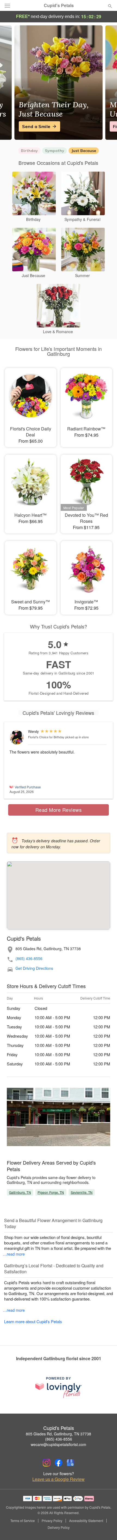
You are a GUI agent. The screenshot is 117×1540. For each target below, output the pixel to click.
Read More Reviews (58, 809)
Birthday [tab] (29, 150)
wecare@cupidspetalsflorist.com (58, 1444)
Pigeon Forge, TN (51, 1192)
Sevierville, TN (82, 1192)
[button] (105, 1528)
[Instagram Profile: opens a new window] (46, 1462)
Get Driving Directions (34, 968)
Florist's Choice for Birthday (46, 737)
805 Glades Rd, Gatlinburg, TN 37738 (58, 1433)
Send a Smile (36, 126)
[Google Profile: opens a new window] (70, 1462)
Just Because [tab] (83, 150)
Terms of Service (22, 1520)
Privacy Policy (52, 1520)
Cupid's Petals (59, 5)
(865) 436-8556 (29, 958)
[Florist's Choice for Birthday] (18, 737)
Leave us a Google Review (58, 1479)
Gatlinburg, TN (20, 1192)
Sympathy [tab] (54, 150)
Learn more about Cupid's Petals (33, 1321)
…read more (14, 1254)
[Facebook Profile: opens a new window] (58, 1462)
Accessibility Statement (86, 1520)
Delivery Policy (59, 1527)
